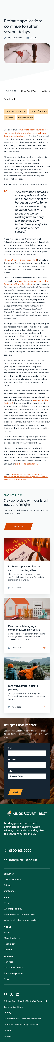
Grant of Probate (39, 111)
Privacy (7, 1013)
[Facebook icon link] (5, 994)
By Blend (8, 1036)
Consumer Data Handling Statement (21, 1024)
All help (7, 903)
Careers (8, 950)
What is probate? (13, 909)
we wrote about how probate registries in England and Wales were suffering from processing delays (26, 133)
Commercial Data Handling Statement (22, 1019)
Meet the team (12, 938)
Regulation (9, 944)
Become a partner (13, 973)
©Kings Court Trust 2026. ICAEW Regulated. (26, 1001)
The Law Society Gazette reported (20, 260)
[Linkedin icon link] (17, 994)
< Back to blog (10, 91)
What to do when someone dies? (21, 920)
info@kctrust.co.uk (23, 860)
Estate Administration (16, 111)
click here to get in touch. (26, 464)
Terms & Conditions (13, 1007)
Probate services (13, 879)
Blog (6, 979)
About (7, 932)
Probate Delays (25, 118)
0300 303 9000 (20, 850)
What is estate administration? (20, 914)
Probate (9, 118)
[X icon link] (11, 994)
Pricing (7, 885)
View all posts (18, 526)
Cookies (8, 1030)
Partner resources (13, 967)
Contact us (10, 891)
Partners (8, 962)
